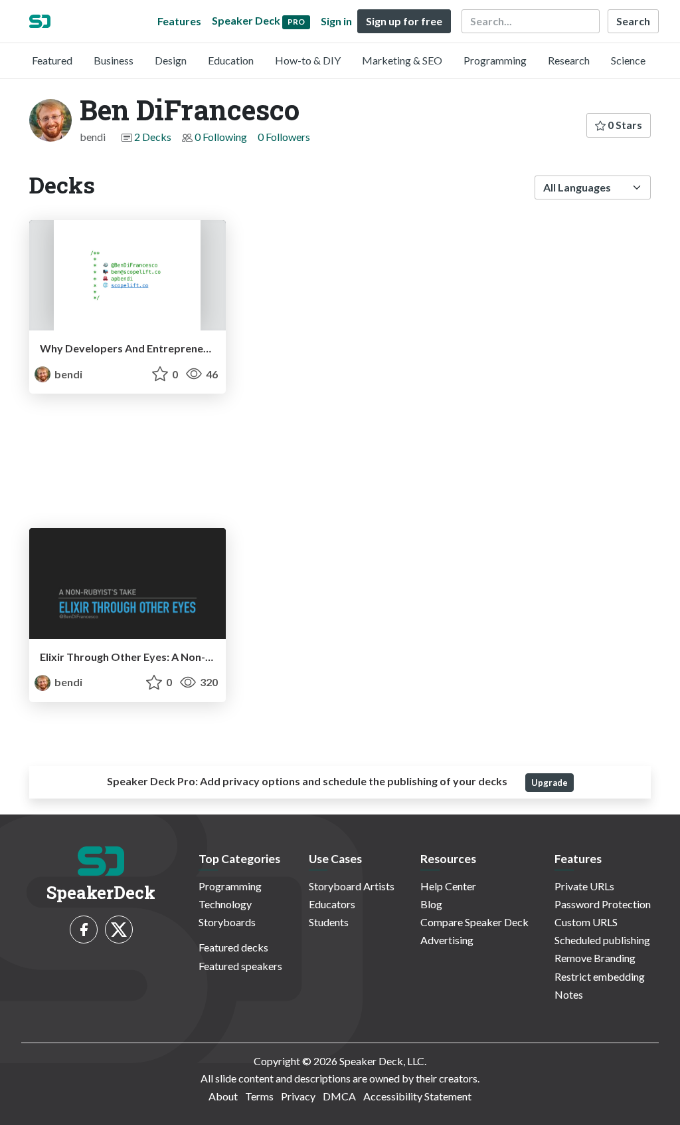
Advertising (446, 940)
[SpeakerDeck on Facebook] (84, 929)
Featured (52, 60)
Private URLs (584, 886)
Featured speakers (240, 965)
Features (179, 21)
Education (231, 60)
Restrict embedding (599, 976)
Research (569, 60)
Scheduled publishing (602, 940)
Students (329, 922)
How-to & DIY (308, 60)
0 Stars (624, 124)
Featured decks (233, 947)
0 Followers (284, 136)
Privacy (298, 1096)
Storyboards (227, 922)
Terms (259, 1096)
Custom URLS (586, 922)
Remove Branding (595, 957)
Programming (495, 60)
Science (628, 60)
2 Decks (152, 136)
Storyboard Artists (351, 886)
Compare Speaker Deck (474, 922)
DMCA (339, 1096)
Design (171, 60)
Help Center (448, 886)
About (223, 1096)
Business (113, 60)
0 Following (221, 136)
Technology (225, 904)
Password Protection (602, 904)
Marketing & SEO (402, 60)
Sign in (336, 21)
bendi (67, 374)
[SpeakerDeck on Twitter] (119, 929)
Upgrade (549, 782)
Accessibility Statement (417, 1096)
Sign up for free (404, 21)
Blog (431, 904)
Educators (332, 904)
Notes (568, 994)
